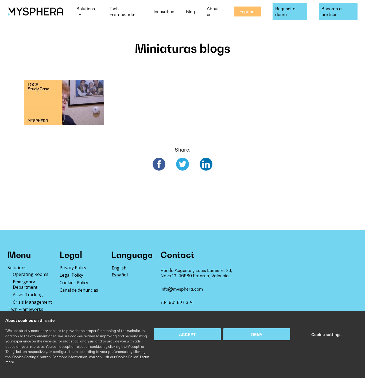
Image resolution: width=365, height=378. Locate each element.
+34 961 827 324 (177, 302)
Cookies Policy (74, 282)
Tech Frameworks (25, 309)
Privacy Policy (73, 267)
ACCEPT (187, 334)
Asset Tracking (28, 294)
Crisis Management (32, 302)
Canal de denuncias (79, 290)
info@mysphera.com (182, 289)
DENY (257, 334)
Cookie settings (326, 334)
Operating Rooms (30, 274)
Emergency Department (25, 284)
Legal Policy (71, 275)
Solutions (16, 267)
